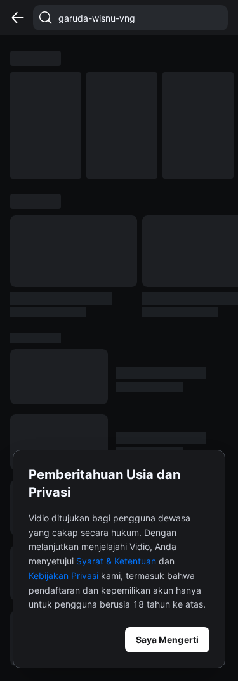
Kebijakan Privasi (63, 575)
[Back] (17, 17)
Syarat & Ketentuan (116, 561)
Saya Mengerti (167, 639)
